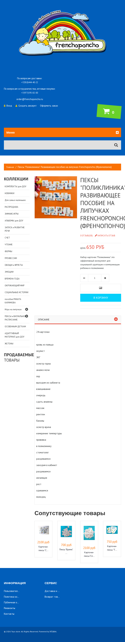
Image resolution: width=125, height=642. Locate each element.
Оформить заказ (49, 105)
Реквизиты (9, 608)
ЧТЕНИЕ (9, 244)
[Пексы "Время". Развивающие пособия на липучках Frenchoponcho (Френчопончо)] (66, 532)
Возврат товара (53, 596)
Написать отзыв (106, 235)
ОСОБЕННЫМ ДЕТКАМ (15, 326)
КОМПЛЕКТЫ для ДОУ (15, 186)
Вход (9, 105)
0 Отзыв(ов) (86, 235)
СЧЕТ (7, 237)
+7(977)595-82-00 (29, 92)
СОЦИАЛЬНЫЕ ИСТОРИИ (16, 292)
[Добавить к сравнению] (100, 288)
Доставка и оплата (55, 591)
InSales (53, 631)
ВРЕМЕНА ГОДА (12, 278)
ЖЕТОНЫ (9, 343)
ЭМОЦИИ (9, 271)
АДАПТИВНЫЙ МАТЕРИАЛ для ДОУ (14, 335)
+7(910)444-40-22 (29, 82)
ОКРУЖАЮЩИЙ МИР (14, 285)
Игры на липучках (13, 309)
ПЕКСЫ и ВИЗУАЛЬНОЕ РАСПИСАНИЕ (15, 318)
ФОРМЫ (8, 251)
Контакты (9, 613)
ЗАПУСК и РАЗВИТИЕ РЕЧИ (15, 229)
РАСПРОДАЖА (11, 207)
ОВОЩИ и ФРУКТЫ (14, 265)
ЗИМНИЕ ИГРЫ (12, 213)
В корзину (100, 297)
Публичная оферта (14, 602)
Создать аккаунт (27, 105)
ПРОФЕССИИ (11, 258)
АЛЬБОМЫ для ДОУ (14, 220)
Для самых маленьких (15, 200)
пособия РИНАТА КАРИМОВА (13, 301)
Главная (10, 167)
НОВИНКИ (9, 193)
